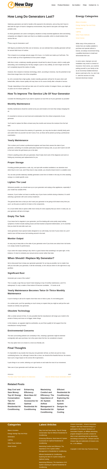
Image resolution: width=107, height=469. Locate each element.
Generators (79, 28)
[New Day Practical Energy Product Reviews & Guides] (20, 5)
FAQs (85, 5)
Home (53, 5)
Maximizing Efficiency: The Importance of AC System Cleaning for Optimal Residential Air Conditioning (53, 465)
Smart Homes (80, 38)
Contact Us (92, 5)
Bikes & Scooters (81, 22)
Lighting (78, 32)
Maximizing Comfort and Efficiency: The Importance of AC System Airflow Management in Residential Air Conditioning (47, 400)
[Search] (98, 5)
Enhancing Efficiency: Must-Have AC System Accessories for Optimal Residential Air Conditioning (53, 441)
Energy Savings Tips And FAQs (85, 25)
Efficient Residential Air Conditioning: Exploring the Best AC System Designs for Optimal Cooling (63, 400)
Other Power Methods (83, 35)
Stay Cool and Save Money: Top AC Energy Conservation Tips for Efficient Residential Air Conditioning (53, 433)
